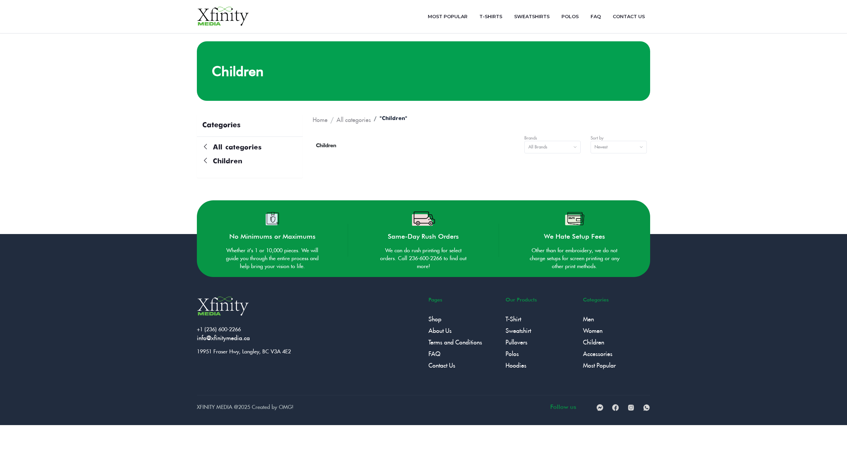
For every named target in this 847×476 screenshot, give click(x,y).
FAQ (596, 17)
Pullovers (516, 341)
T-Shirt (513, 318)
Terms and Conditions (455, 341)
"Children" (393, 118)
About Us (440, 329)
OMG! (286, 406)
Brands (530, 137)
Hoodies (516, 364)
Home (320, 118)
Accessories (597, 352)
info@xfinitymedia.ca (223, 336)
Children (226, 161)
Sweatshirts (532, 17)
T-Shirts (490, 17)
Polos (570, 17)
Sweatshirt (518, 329)
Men (588, 318)
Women (592, 329)
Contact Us (629, 17)
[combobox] (552, 147)
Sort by (597, 137)
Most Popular (448, 17)
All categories (236, 147)
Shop (434, 318)
